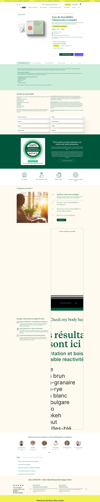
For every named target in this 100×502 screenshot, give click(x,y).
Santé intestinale (21, 130)
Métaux (53, 116)
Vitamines (20, 121)
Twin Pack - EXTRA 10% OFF (66, 45)
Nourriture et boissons (22, 116)
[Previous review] (30, 489)
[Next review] (86, 489)
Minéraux (19, 125)
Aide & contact (75, 4)
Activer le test (67, 4)
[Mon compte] (19, 4)
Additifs (53, 125)
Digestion (54, 130)
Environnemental (55, 121)
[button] (17, 4)
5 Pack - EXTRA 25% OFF (58, 48)
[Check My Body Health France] (50, 4)
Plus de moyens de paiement (79, 56)
